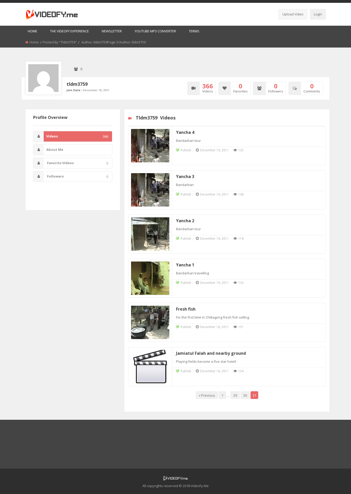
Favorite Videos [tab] (77, 163)
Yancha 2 (185, 220)
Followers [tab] (77, 176)
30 (245, 395)
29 (235, 395)
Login (318, 14)
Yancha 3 (185, 176)
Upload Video (292, 14)
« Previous (207, 395)
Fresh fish (186, 309)
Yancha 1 (185, 265)
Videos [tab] (77, 136)
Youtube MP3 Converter (155, 31)
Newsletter (112, 31)
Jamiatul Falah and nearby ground (211, 353)
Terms (194, 31)
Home (32, 31)
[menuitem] (32, 31)
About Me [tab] (54, 149)
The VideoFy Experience (69, 31)
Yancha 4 (185, 132)
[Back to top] (334, 482)
